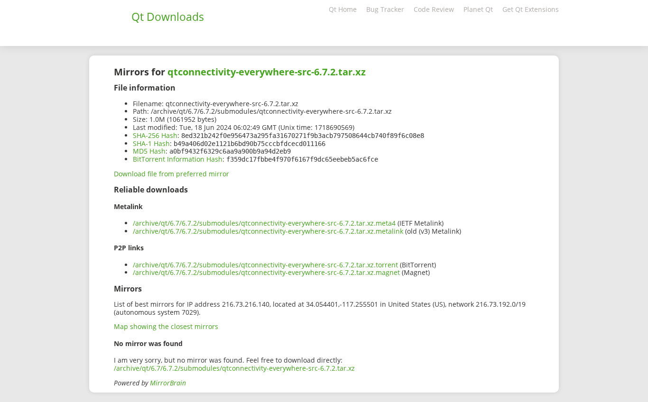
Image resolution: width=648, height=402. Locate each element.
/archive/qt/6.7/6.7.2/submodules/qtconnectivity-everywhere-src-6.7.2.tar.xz (234, 368)
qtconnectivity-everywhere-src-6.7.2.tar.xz (266, 71)
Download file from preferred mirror (171, 173)
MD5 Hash (149, 150)
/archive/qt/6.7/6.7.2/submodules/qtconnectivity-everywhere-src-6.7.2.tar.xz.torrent (265, 264)
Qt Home (343, 9)
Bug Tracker (385, 9)
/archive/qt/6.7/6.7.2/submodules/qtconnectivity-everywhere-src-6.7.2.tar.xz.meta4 (264, 223)
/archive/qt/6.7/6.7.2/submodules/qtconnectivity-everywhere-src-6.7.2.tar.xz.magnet (266, 272)
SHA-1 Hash (151, 143)
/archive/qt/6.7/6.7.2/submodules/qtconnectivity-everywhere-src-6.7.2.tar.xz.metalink (268, 231)
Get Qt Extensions (530, 9)
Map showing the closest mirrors (166, 326)
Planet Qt (478, 9)
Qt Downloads (167, 16)
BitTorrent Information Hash (177, 159)
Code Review (434, 9)
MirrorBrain (168, 382)
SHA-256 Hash (155, 135)
